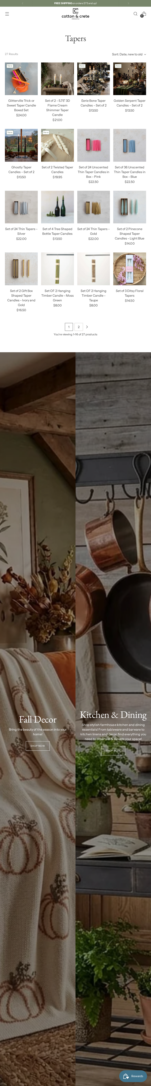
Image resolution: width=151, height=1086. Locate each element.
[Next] (128, 3)
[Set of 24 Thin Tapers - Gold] (93, 207)
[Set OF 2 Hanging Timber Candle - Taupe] (93, 268)
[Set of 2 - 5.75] (57, 78)
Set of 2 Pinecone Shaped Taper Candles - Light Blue (129, 233)
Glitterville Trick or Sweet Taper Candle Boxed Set (21, 105)
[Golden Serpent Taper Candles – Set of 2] (129, 78)
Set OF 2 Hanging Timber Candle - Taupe (93, 295)
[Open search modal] (136, 14)
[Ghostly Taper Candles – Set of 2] (21, 145)
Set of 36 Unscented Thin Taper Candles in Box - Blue (129, 172)
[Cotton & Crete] (75, 13)
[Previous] (22, 3)
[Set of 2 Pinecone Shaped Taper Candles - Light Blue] (129, 207)
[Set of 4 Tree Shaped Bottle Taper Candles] (57, 207)
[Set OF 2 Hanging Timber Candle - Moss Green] (57, 268)
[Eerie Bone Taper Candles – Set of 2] (93, 78)
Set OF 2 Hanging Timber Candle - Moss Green (57, 295)
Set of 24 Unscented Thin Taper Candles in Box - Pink (93, 172)
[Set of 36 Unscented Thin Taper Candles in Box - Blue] (129, 145)
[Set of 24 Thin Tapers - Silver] (21, 207)
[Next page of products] (87, 327)
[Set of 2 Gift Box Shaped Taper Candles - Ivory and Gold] (21, 268)
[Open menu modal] (7, 14)
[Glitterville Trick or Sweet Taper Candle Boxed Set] (21, 78)
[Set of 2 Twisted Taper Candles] (57, 145)
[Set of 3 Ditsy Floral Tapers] (129, 268)
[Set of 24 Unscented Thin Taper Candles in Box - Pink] (93, 145)
